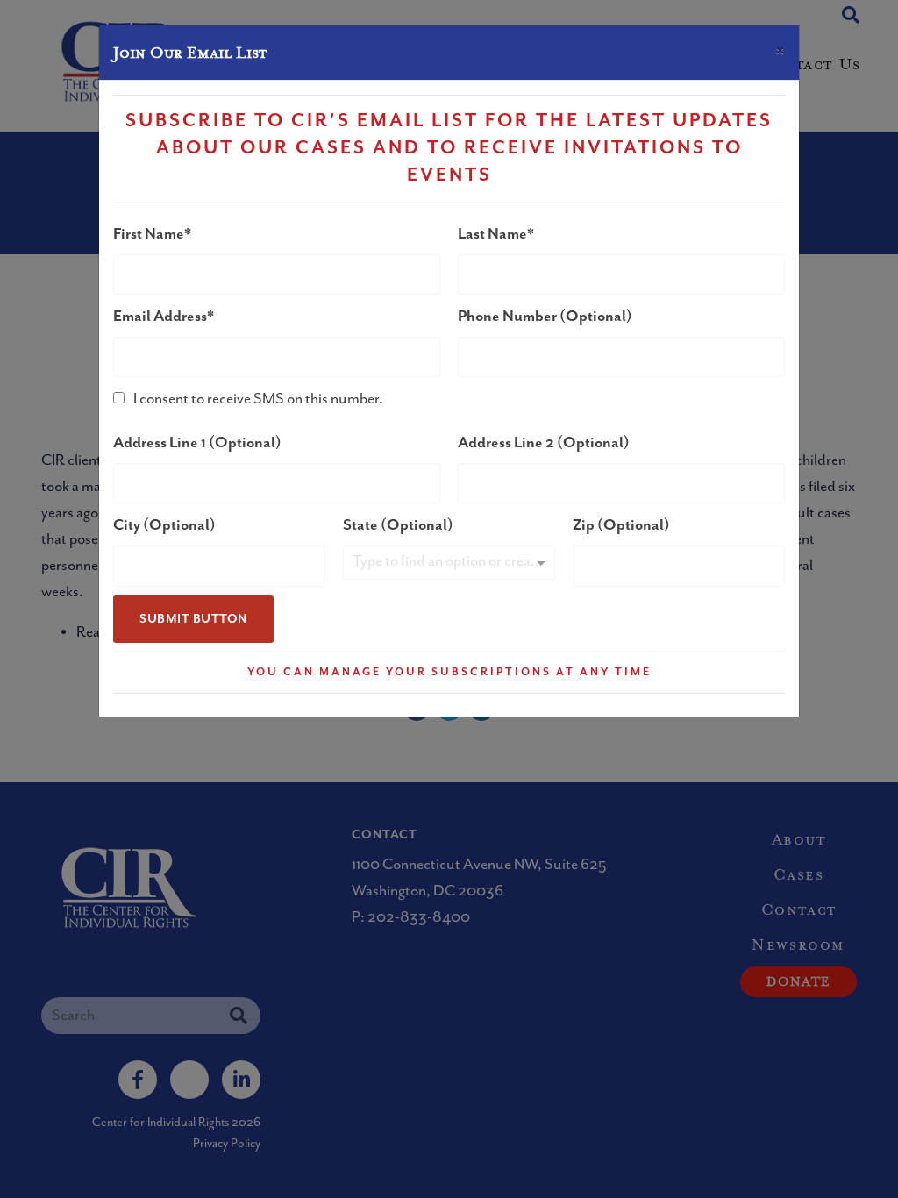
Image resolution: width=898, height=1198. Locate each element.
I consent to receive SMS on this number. (258, 399)
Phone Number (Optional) (545, 316)
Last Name (492, 234)
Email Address (160, 316)
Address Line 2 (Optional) (544, 443)
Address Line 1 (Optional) (197, 443)
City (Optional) (164, 525)
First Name (148, 234)
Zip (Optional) (621, 525)
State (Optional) (398, 525)
